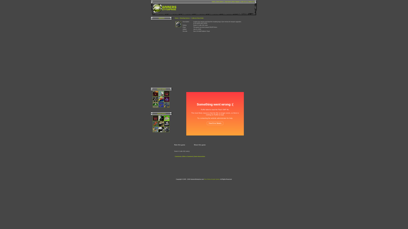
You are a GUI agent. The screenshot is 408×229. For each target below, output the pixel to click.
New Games (220, 1)
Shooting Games (185, 18)
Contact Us (251, 1)
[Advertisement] (248, 53)
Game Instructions (199, 156)
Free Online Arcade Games (212, 179)
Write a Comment (187, 156)
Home (213, 1)
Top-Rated (228, 1)
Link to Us (244, 1)
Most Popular (236, 1)
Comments (178, 156)
